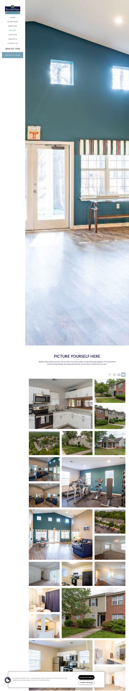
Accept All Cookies (86, 677)
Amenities (12, 26)
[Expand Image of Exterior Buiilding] (77, 443)
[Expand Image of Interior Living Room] (110, 548)
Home (12, 17)
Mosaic (123, 375)
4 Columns (119, 375)
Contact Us (12, 43)
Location (12, 35)
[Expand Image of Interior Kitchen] (61, 404)
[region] (56, 679)
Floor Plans (12, 22)
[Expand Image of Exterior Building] (110, 391)
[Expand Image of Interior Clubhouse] (44, 469)
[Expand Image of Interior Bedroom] (44, 574)
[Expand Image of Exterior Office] (110, 443)
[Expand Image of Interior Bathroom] (44, 600)
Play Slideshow (110, 375)
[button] (12, 48)
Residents (12, 39)
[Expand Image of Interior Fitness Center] (93, 482)
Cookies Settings (86, 682)
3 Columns (114, 375)
